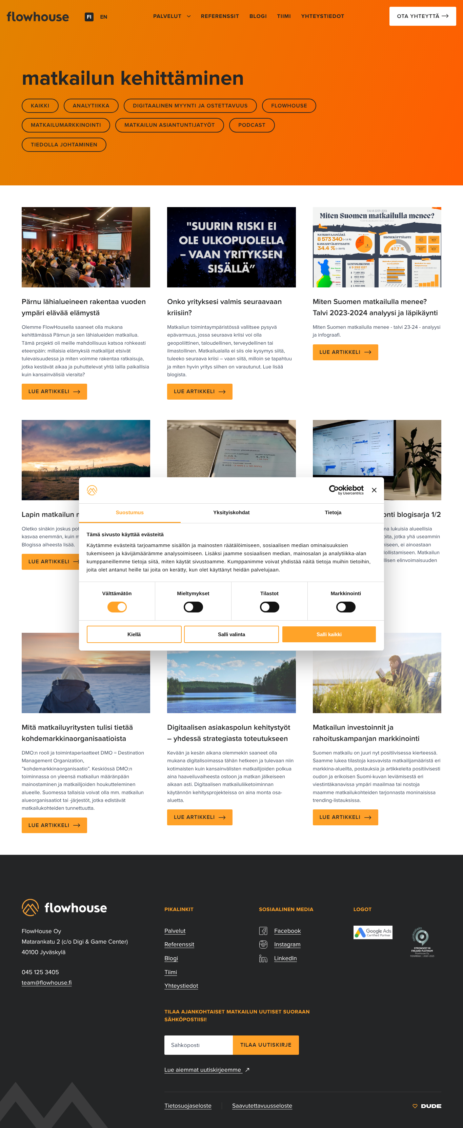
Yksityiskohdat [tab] (231, 513)
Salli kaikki (329, 634)
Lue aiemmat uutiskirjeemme (203, 1069)
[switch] (193, 607)
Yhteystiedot (181, 985)
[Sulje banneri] (374, 490)
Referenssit (179, 944)
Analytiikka (91, 106)
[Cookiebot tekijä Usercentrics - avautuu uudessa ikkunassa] (334, 490)
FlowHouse (289, 106)
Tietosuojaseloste (188, 1105)
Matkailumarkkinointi (66, 125)
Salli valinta (231, 634)
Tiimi (170, 972)
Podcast (251, 125)
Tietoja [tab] (333, 513)
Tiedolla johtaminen (64, 145)
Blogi (171, 958)
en (103, 17)
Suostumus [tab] (130, 513)
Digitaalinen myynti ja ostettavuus (190, 106)
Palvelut (174, 930)
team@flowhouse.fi (47, 982)
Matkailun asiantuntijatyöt (169, 125)
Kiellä (134, 634)
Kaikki (40, 106)
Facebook (287, 930)
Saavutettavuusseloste (262, 1105)
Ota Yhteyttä (419, 16)
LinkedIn (285, 958)
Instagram (287, 944)
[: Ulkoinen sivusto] (426, 1105)
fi (89, 17)
